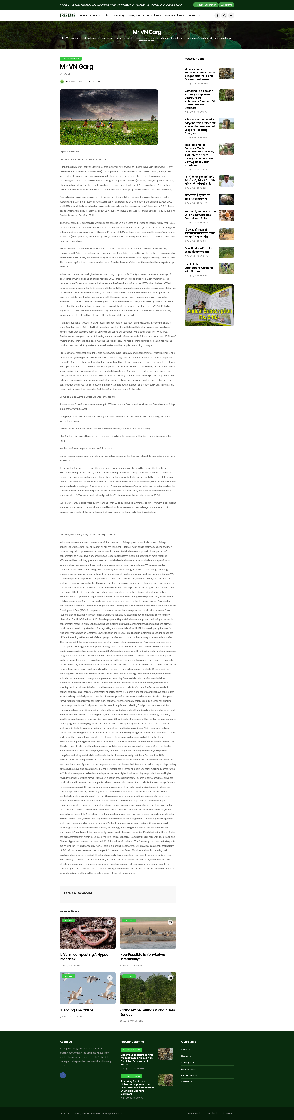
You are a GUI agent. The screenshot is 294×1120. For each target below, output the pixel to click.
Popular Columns (174, 15)
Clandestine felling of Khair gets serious (147, 1012)
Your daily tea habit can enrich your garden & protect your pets (200, 215)
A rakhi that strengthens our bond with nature (199, 268)
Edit (106, 15)
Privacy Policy (195, 1113)
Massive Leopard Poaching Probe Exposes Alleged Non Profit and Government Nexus (200, 74)
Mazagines (134, 15)
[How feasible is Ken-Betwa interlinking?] (148, 933)
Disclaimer (227, 1113)
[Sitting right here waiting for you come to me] (226, 73)
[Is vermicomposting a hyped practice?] (88, 933)
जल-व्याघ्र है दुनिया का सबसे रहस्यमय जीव (197, 197)
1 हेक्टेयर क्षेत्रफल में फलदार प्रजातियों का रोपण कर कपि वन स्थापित (200, 233)
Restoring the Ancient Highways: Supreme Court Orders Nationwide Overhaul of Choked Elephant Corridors (200, 99)
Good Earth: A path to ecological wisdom (198, 250)
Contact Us (194, 15)
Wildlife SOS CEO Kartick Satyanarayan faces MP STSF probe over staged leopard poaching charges (200, 126)
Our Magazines (188, 1062)
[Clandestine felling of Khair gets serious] (148, 988)
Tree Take (71, 81)
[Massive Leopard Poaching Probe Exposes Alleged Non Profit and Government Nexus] (165, 1054)
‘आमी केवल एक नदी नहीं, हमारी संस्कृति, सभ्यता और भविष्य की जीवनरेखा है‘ (200, 180)
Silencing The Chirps (77, 1010)
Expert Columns (152, 15)
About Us (95, 15)
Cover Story (117, 15)
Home (83, 15)
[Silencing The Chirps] (88, 988)
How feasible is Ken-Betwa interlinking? (142, 957)
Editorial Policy (212, 1113)
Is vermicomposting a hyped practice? (84, 957)
